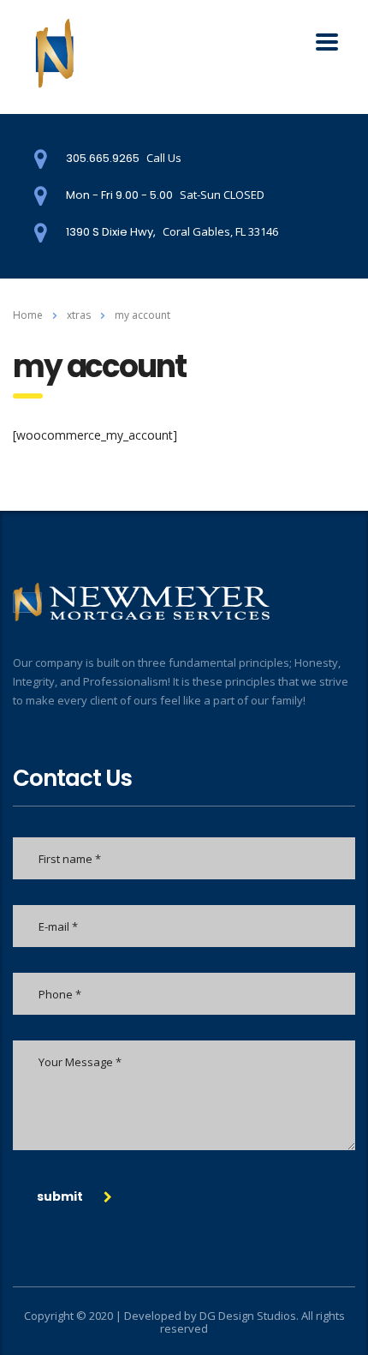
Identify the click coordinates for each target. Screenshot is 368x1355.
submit (60, 1196)
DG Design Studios (247, 1315)
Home (28, 315)
